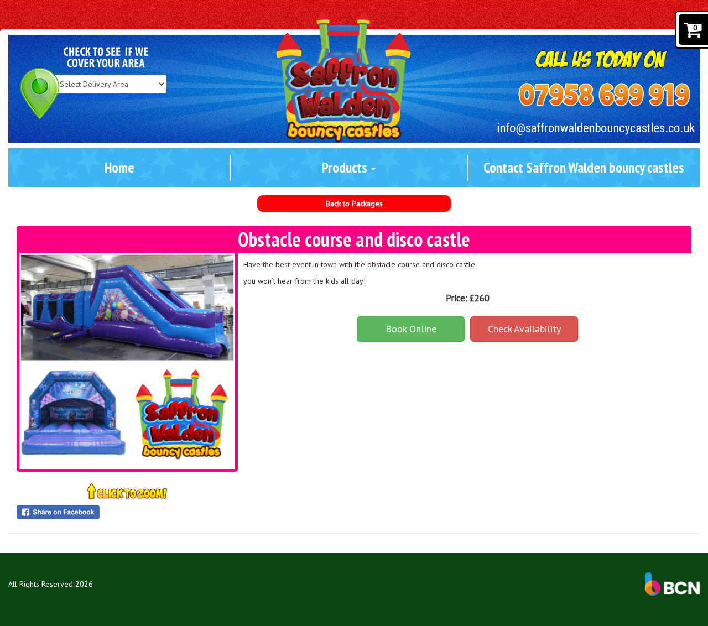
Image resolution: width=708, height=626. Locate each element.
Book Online (411, 328)
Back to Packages (354, 203)
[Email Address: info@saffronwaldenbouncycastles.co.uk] (596, 128)
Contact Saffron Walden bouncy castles (583, 167)
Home (119, 167)
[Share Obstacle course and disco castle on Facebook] (127, 512)
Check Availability (524, 328)
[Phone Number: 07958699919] (604, 94)
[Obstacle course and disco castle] (127, 361)
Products (346, 167)
